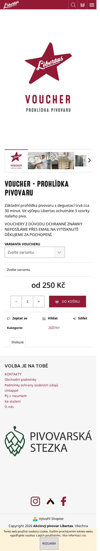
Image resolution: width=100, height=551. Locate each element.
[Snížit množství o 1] (16, 301)
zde (83, 535)
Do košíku (71, 301)
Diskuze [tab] (18, 342)
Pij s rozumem (16, 396)
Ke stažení (13, 401)
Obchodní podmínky (20, 379)
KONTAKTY (13, 374)
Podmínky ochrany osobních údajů (31, 385)
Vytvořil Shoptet (51, 518)
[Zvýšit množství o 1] (38, 301)
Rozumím (49, 543)
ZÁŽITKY (54, 328)
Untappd (11, 390)
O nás (9, 406)
